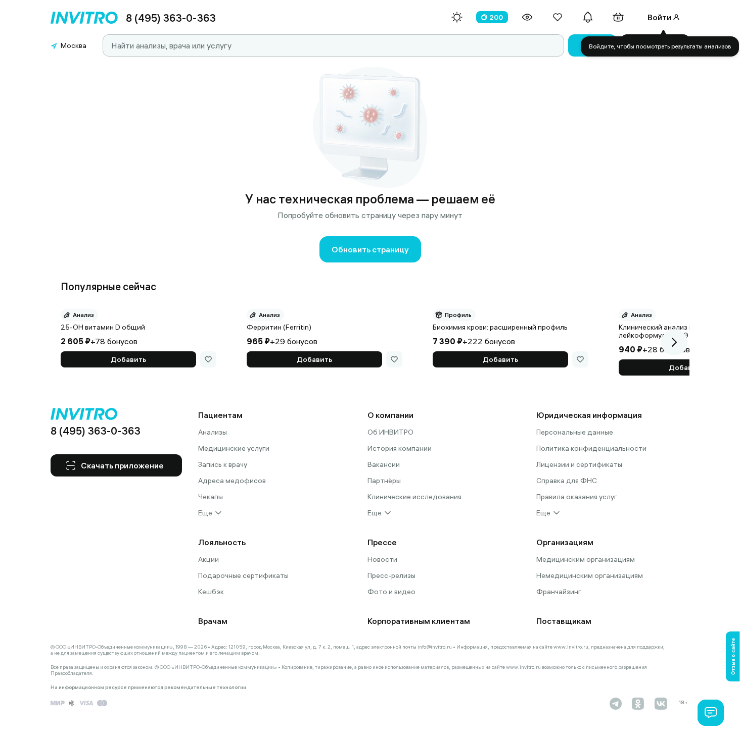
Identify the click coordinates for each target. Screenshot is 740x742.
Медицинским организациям (585, 559)
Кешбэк (211, 591)
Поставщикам (563, 621)
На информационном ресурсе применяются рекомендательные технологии (148, 687)
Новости (382, 559)
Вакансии (383, 464)
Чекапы (210, 496)
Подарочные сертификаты (243, 575)
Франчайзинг (558, 591)
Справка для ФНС (566, 480)
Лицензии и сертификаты (579, 464)
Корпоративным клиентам (418, 621)
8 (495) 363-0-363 (171, 18)
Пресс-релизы (391, 575)
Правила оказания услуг (576, 496)
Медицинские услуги (233, 448)
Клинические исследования (414, 496)
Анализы (212, 432)
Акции (208, 559)
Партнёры (384, 480)
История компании (399, 448)
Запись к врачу (222, 464)
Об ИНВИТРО (390, 432)
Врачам (212, 621)
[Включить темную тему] (457, 17)
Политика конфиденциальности (591, 448)
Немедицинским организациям (589, 575)
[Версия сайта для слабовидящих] (527, 17)
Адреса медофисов (232, 480)
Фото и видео (391, 591)
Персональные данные (574, 432)
